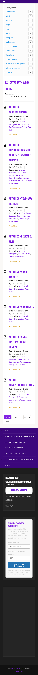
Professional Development (19, 362)
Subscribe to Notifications (19, 565)
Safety (24, 127)
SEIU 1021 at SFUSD (16, 669)
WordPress (19, 671)
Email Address (13, 543)
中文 (7, 503)
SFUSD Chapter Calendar (16, 454)
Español (9, 506)
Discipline (13, 124)
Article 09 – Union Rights (21, 307)
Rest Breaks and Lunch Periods (19, 459)
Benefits (12, 173)
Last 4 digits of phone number (16, 553)
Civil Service (21, 173)
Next (7, 421)
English (9, 500)
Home (7, 431)
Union (23, 181)
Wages (29, 181)
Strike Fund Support (14, 448)
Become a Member (19, 490)
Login (7, 465)
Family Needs (23, 124)
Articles (22, 122)
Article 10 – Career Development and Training (18, 342)
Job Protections (15, 127)
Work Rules (13, 183)
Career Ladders (23, 359)
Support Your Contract (15, 442)
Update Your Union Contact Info (20, 436)
